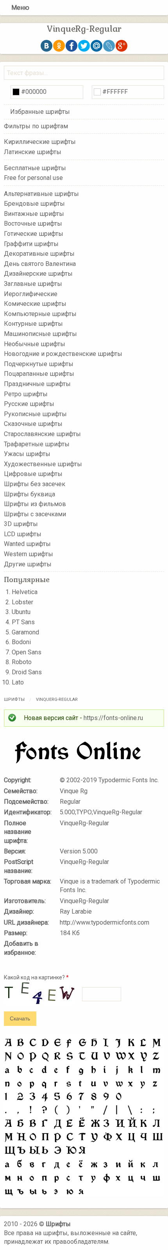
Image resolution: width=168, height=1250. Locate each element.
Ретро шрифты (26, 393)
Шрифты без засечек (34, 484)
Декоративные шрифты (39, 253)
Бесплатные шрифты (35, 167)
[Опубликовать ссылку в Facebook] (71, 46)
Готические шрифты (33, 233)
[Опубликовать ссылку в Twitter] (84, 46)
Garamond (25, 632)
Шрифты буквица (29, 493)
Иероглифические (30, 293)
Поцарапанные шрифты (39, 373)
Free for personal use (33, 177)
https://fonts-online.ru (113, 718)
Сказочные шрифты (33, 423)
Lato (18, 682)
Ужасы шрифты (27, 454)
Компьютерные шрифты (40, 314)
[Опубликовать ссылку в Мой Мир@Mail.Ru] (96, 46)
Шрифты (14, 699)
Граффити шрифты (31, 243)
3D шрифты (21, 524)
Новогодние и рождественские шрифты (63, 353)
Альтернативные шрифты (41, 193)
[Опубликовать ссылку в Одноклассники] (59, 46)
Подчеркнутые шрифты (38, 364)
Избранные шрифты (40, 111)
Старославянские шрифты (42, 434)
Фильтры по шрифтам (36, 126)
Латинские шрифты (32, 152)
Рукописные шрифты (35, 414)
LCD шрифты (22, 534)
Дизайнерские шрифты (38, 273)
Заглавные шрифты (33, 283)
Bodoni (21, 642)
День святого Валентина (40, 264)
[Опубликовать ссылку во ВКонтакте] (46, 46)
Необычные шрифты (34, 343)
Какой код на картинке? (36, 977)
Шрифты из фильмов (35, 504)
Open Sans (26, 652)
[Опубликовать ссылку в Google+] (121, 46)
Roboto (22, 662)
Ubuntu (21, 612)
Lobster (22, 602)
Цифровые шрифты (33, 474)
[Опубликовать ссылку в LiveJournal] (109, 46)
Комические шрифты (35, 303)
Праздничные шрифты (37, 384)
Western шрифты (28, 554)
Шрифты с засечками (35, 513)
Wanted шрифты (27, 544)
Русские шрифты (29, 404)
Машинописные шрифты (40, 334)
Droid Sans (27, 672)
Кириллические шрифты (40, 141)
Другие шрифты (28, 564)
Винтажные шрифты (34, 213)
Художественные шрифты (43, 463)
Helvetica (25, 592)
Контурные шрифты (33, 323)
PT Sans (23, 622)
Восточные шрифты (33, 223)
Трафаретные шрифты (37, 443)
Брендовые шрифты (34, 203)
